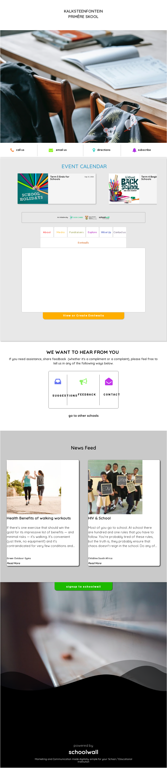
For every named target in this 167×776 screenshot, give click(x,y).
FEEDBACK (83, 394)
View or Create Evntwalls (83, 315)
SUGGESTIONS (57, 395)
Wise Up (106, 232)
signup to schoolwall (83, 586)
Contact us (120, 232)
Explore (92, 232)
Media (61, 232)
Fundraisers (76, 232)
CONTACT (109, 394)
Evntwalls (83, 242)
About (47, 232)
